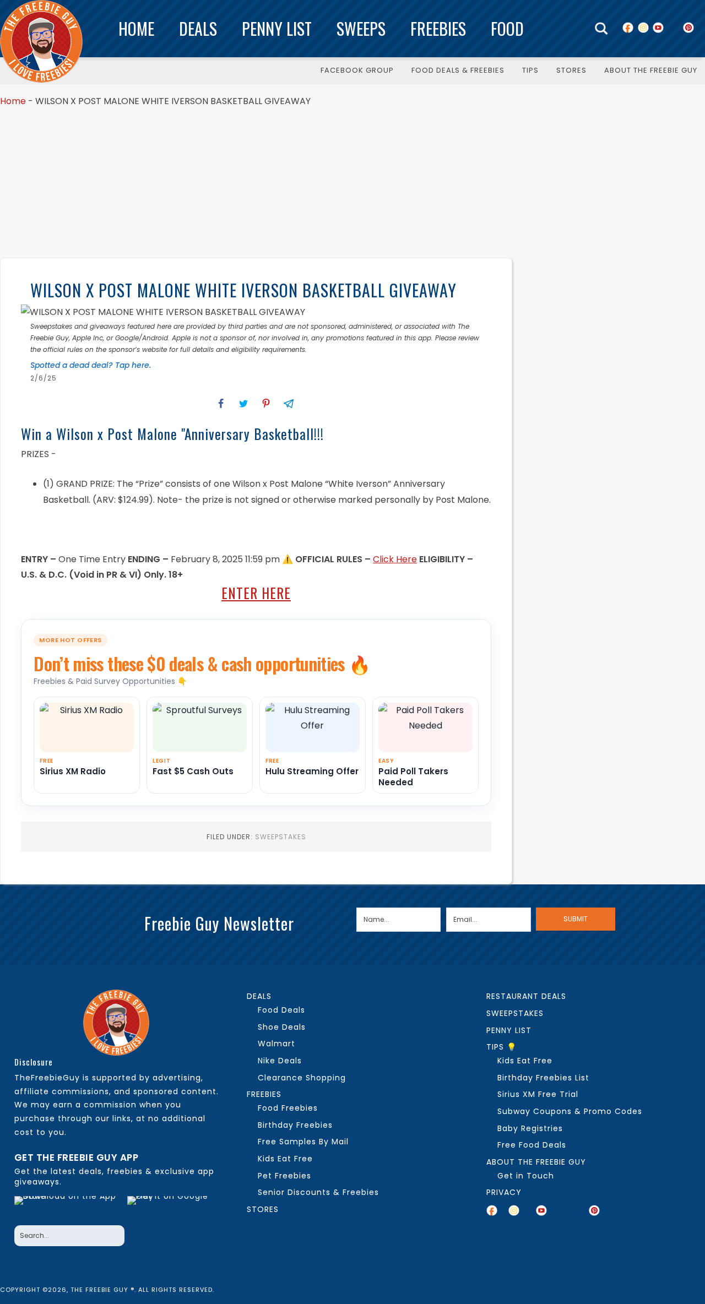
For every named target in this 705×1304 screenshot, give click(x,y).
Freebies (438, 28)
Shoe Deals (282, 1027)
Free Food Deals (531, 1144)
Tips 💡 (501, 1046)
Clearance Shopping (302, 1077)
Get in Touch (525, 1175)
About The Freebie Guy (536, 1161)
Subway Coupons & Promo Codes (569, 1111)
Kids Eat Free (285, 1158)
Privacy (504, 1192)
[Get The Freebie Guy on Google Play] (169, 1208)
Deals (198, 28)
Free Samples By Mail (303, 1141)
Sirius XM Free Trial (537, 1094)
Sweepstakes (280, 836)
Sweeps (361, 28)
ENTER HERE (256, 593)
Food (507, 28)
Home (136, 28)
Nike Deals (280, 1060)
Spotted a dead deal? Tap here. (90, 365)
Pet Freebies (284, 1175)
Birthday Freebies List (543, 1077)
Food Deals (281, 1009)
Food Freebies (288, 1107)
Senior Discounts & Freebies (318, 1192)
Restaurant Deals (526, 996)
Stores (263, 1209)
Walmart (276, 1043)
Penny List (277, 28)
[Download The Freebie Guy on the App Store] (67, 1208)
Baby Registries (530, 1128)
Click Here (395, 559)
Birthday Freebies (295, 1125)
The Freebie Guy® (41, 41)
